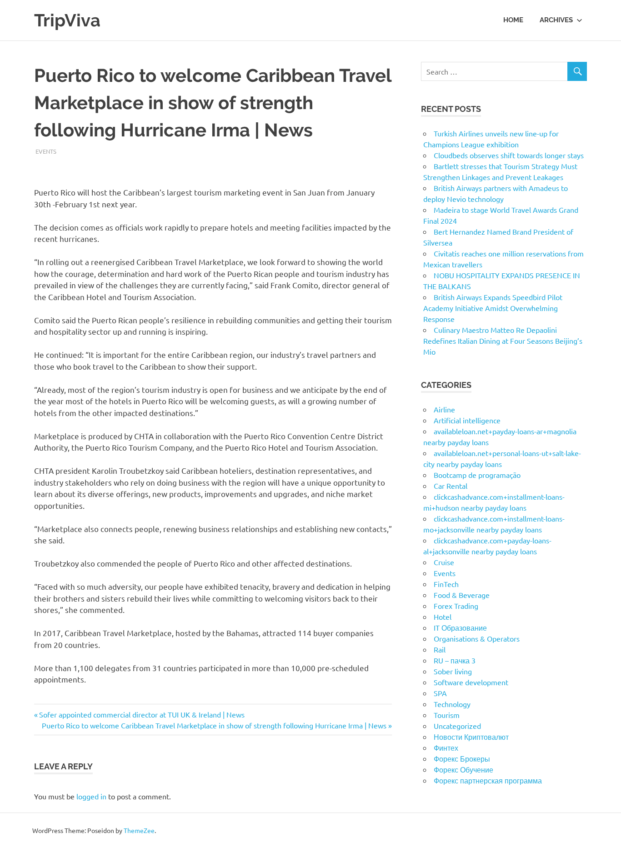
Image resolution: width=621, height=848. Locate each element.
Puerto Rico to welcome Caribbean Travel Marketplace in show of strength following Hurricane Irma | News (214, 725)
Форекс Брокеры (462, 758)
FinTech (446, 583)
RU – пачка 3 (455, 660)
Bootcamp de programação (477, 474)
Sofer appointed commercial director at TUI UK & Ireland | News (142, 714)
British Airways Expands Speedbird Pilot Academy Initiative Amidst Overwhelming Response (492, 307)
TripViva (67, 20)
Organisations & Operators (477, 638)
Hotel (442, 616)
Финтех (446, 747)
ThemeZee (139, 830)
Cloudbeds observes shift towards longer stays (509, 155)
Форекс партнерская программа (488, 780)
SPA (440, 692)
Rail (440, 649)
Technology (452, 703)
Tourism (447, 714)
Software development (471, 682)
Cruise (444, 562)
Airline (444, 409)
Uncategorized (457, 725)
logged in (91, 796)
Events (45, 151)
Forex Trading (456, 605)
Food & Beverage (462, 594)
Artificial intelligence (467, 420)
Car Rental (450, 485)
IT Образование (460, 627)
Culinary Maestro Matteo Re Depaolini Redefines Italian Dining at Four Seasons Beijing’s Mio (502, 340)
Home (513, 20)
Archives (556, 20)
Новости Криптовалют (471, 736)
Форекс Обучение (463, 769)
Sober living (453, 671)
